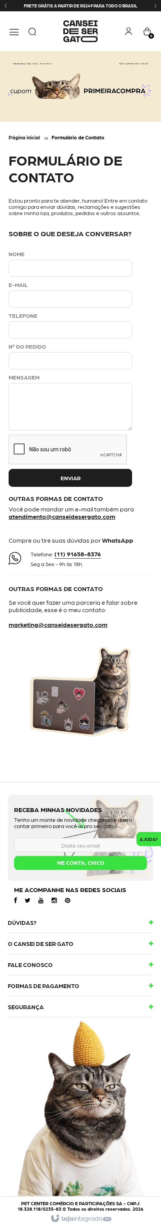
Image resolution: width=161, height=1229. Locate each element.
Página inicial (24, 137)
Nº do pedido (27, 346)
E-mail (18, 284)
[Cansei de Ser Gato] (80, 31)
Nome (17, 254)
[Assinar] (80, 863)
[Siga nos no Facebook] (15, 900)
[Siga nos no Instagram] (54, 900)
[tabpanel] (80, 87)
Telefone (23, 315)
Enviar (70, 478)
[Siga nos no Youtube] (41, 900)
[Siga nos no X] (27, 900)
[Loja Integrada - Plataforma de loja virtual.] (80, 1218)
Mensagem (24, 377)
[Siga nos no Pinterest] (67, 900)
